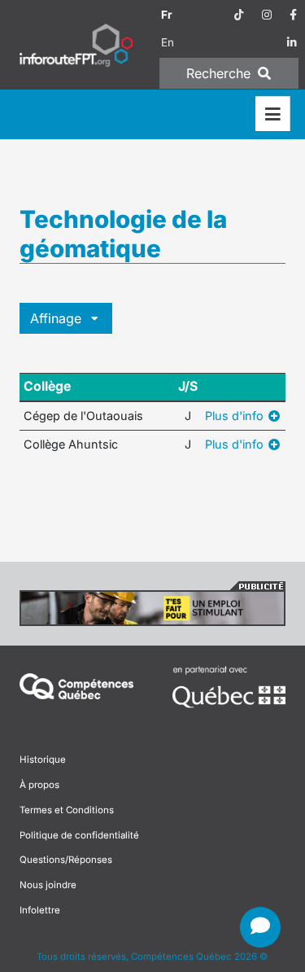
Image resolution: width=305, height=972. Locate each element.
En (167, 42)
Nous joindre (48, 885)
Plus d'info (236, 416)
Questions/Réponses (66, 859)
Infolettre (40, 910)
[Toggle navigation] (273, 114)
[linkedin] (292, 42)
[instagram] (267, 14)
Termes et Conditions (67, 810)
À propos (39, 784)
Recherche (220, 73)
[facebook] (293, 14)
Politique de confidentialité (79, 835)
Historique (43, 759)
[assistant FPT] (260, 927)
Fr (166, 14)
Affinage (57, 318)
